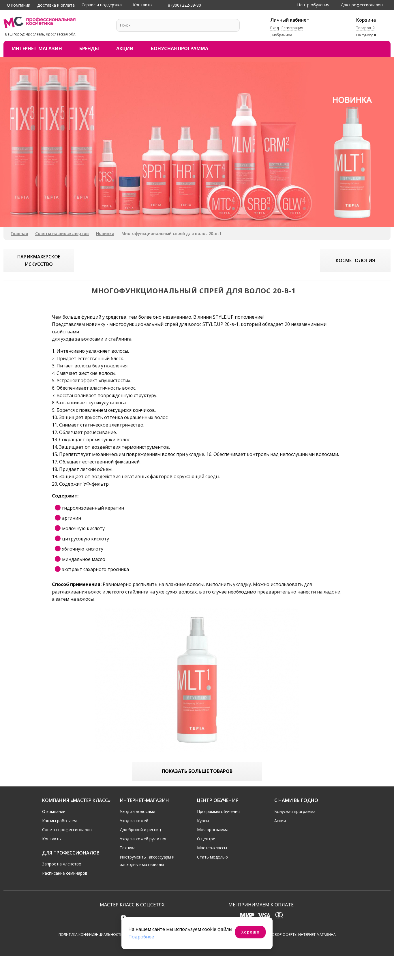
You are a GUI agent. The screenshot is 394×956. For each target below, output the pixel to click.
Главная (19, 233)
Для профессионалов (362, 4)
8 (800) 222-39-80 (184, 5)
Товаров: (365, 27)
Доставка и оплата (56, 5)
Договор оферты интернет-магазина (300, 934)
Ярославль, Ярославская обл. (51, 34)
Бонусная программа (179, 48)
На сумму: (366, 35)
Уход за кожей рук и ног (143, 839)
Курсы (203, 820)
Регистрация (292, 27)
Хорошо (250, 932)
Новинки (105, 233)
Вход (274, 27)
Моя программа (212, 829)
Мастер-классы (212, 847)
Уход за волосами (137, 811)
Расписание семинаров (64, 873)
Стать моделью (212, 857)
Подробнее (141, 937)
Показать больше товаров (197, 771)
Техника (128, 847)
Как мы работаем (59, 820)
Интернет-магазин (37, 48)
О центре (206, 839)
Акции (125, 48)
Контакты (142, 4)
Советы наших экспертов (62, 233)
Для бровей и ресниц (140, 829)
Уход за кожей (134, 820)
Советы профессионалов (67, 829)
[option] (197, 142)
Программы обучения (218, 811)
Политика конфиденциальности (91, 934)
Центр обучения (313, 4)
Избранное (281, 35)
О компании (18, 5)
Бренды (89, 48)
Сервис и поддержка (102, 4)
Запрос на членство (61, 864)
